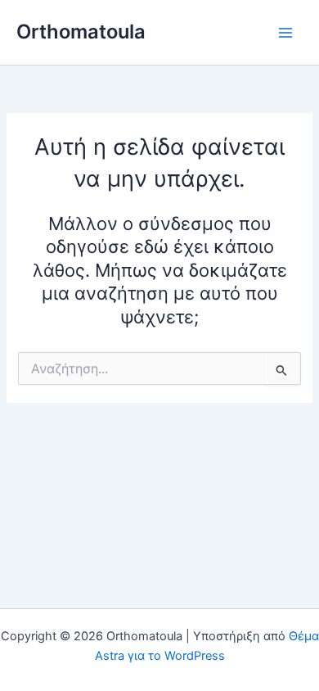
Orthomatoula (81, 31)
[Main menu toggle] (285, 33)
